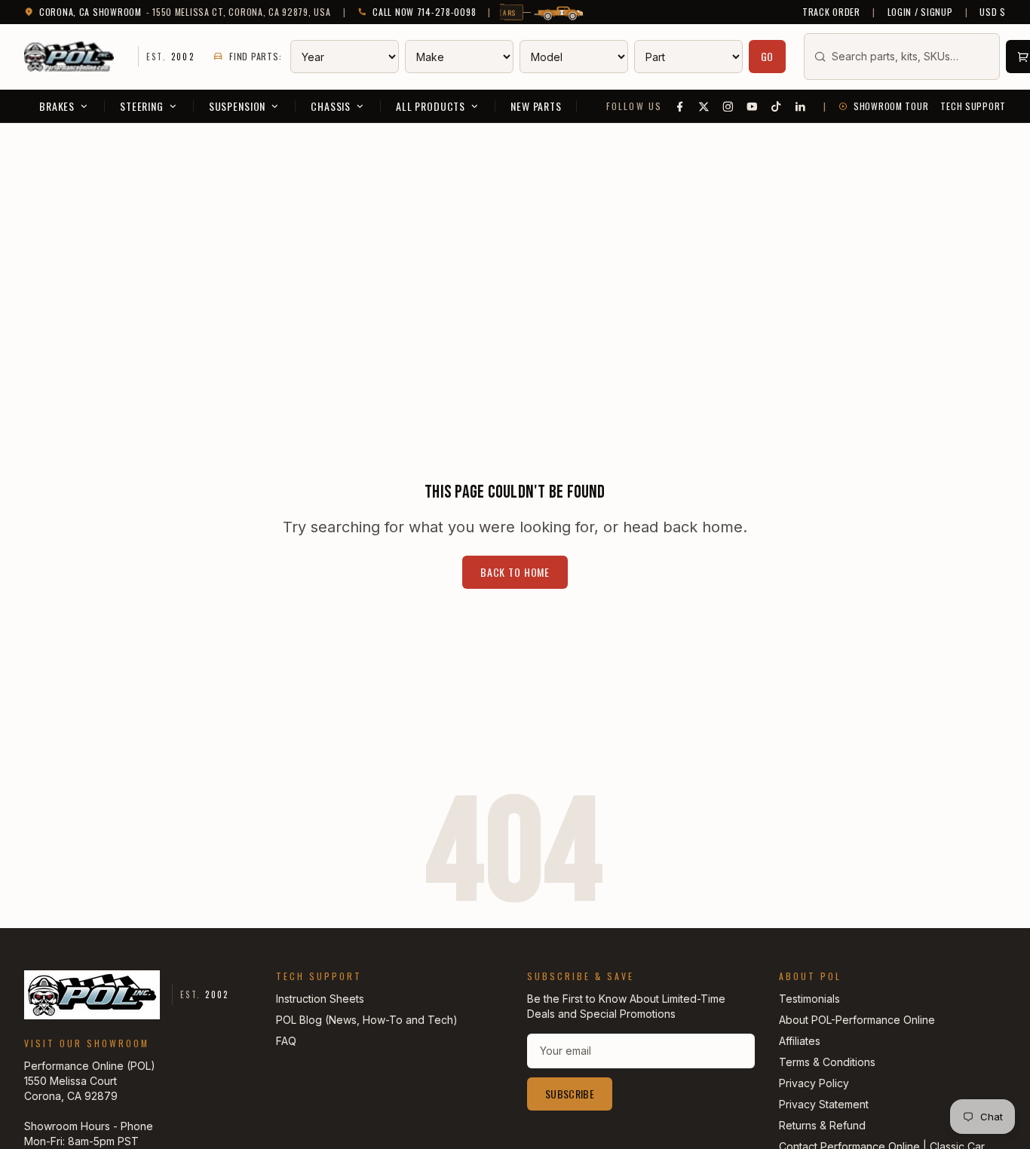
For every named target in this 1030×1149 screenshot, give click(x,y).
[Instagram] (728, 106)
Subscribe (569, 1094)
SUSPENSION (237, 106)
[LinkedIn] (800, 106)
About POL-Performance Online (857, 1019)
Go (767, 56)
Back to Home (515, 572)
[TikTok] (776, 106)
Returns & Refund (822, 1125)
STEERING (142, 106)
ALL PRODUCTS (430, 106)
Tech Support (973, 106)
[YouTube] (752, 106)
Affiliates (799, 1040)
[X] (704, 106)
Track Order (831, 12)
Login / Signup (920, 12)
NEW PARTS (536, 106)
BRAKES (57, 106)
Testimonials (809, 998)
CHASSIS (331, 106)
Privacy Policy (814, 1083)
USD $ (992, 12)
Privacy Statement (824, 1104)
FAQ (286, 1040)
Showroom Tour (891, 106)
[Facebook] (680, 106)
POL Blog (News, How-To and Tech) (367, 1019)
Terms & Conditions (827, 1062)
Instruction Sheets (320, 998)
